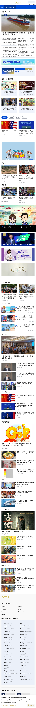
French (8, 654)
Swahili (24, 662)
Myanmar (26, 631)
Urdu (23, 676)
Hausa (7, 662)
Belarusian (9, 629)
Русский (3, 612)
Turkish (24, 671)
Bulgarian (9, 634)
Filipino (8, 651)
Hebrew (7, 665)
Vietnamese (26, 679)
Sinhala (24, 657)
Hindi (6, 668)
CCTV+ (3, 614)
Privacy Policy (4, 705)
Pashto (23, 645)
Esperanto (9, 648)
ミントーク (5, 303)
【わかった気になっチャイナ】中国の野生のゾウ (26, 108)
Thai (22, 668)
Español (20, 606)
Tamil (23, 665)
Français (3, 609)
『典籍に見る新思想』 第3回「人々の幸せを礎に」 (9, 108)
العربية (19, 609)
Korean (8, 682)
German (8, 657)
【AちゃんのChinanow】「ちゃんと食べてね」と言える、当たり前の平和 (26, 92)
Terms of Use (13, 705)
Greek (8, 659)
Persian (24, 637)
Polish (23, 640)
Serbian (24, 654)
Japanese (8, 679)
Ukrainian (25, 673)
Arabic (7, 626)
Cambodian (8, 637)
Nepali (23, 634)
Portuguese (26, 643)
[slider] (18, 71)
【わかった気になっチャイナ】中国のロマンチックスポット (9, 92)
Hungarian (9, 671)
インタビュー (5, 282)
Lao (22, 623)
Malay (25, 626)
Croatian (8, 640)
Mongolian (25, 629)
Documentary (22, 612)
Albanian (8, 623)
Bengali (7, 631)
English (3, 606)
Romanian (25, 648)
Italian (7, 676)
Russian (24, 651)
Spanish (24, 659)
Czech (7, 643)
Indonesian (11, 673)
